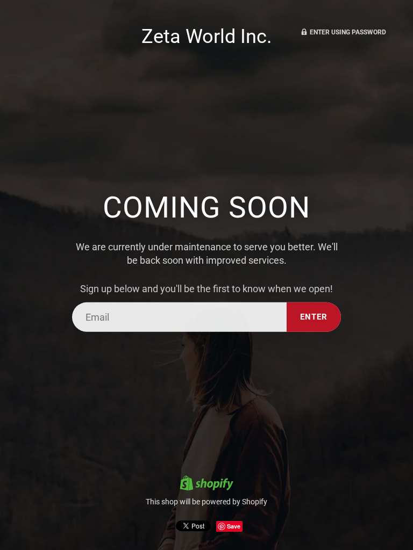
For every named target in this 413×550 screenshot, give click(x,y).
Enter (313, 317)
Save (233, 526)
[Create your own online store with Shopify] (206, 484)
